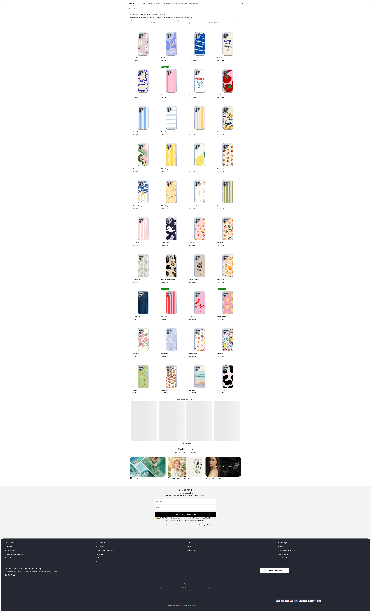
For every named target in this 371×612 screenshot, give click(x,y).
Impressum (281, 546)
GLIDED (132, 3)
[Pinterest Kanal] (9, 575)
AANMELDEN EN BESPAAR (185, 514)
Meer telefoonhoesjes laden (185, 399)
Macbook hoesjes (177, 3)
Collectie (149, 3)
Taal (185, 584)
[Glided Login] (242, 4)
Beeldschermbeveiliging (191, 3)
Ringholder (99, 562)
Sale (143, 3)
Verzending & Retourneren (286, 558)
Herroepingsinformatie (284, 562)
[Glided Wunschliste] (234, 4)
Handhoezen (157, 3)
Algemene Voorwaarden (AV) (286, 550)
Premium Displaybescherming (105, 550)
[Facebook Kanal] (11, 575)
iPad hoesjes (167, 3)
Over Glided (8, 546)
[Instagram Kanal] (6, 575)
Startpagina (132, 9)
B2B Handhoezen (10, 550)
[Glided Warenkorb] (246, 4)
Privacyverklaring (206, 525)
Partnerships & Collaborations (14, 554)
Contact (189, 546)
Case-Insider (9, 558)
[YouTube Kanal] (14, 575)
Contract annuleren (275, 570)
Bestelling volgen (192, 550)
